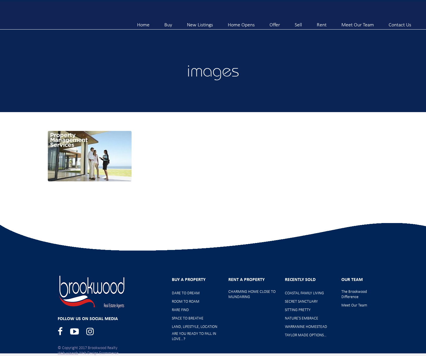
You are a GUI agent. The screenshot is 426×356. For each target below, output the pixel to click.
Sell (298, 22)
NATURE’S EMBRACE (301, 318)
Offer (275, 22)
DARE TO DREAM (186, 293)
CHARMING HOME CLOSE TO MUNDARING (252, 294)
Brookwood (61, 18)
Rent (322, 22)
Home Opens (241, 22)
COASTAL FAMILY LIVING (304, 293)
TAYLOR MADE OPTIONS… (306, 335)
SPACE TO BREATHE (187, 318)
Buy (168, 22)
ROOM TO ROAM (185, 302)
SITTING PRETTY (298, 310)
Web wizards (68, 353)
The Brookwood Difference (354, 294)
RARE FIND (180, 310)
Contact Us (400, 22)
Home (143, 22)
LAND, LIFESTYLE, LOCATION (194, 327)
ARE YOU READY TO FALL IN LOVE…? (194, 336)
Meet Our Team (357, 22)
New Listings (200, 22)
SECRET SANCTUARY (301, 302)
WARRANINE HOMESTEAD (306, 327)
